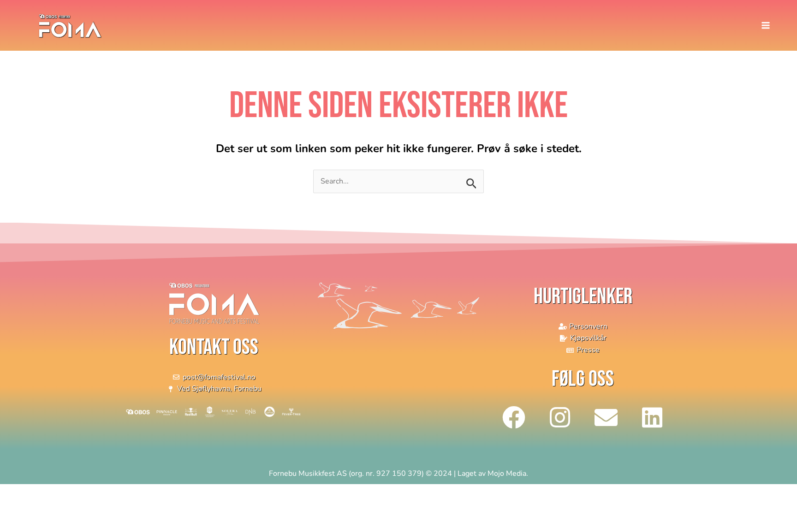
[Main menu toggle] (765, 25)
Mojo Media (507, 473)
